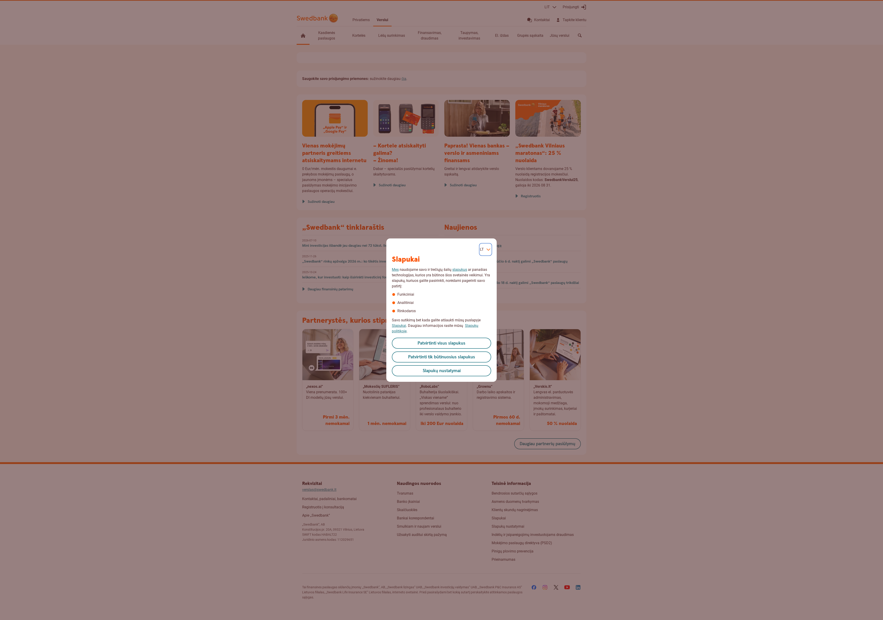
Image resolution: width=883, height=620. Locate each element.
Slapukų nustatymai (442, 371)
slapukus (459, 269)
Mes (395, 269)
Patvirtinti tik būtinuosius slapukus (441, 357)
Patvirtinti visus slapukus (441, 343)
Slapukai (399, 325)
